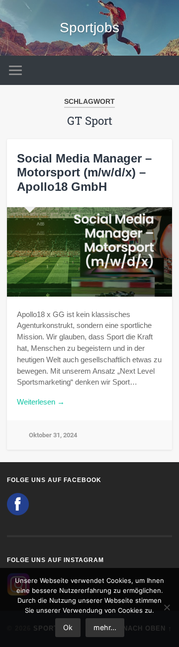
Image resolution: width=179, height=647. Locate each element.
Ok (68, 627)
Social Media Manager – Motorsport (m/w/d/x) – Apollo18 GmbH (84, 173)
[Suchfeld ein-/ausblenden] (164, 70)
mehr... (104, 627)
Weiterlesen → (41, 402)
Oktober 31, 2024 (53, 435)
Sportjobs (89, 27)
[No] (167, 607)
